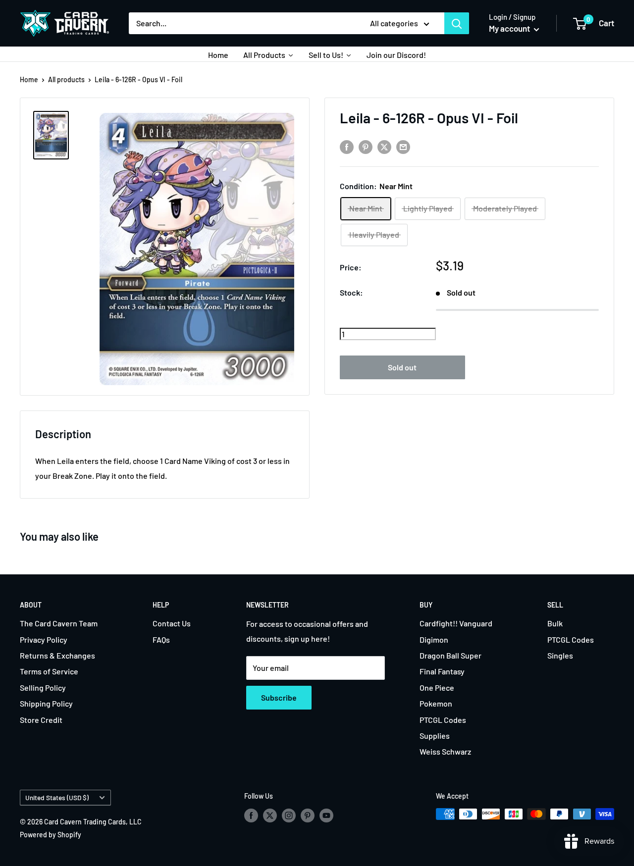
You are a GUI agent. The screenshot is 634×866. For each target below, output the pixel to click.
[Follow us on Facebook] (251, 815)
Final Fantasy (442, 671)
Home (29, 79)
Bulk (555, 623)
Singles (560, 655)
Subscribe (279, 697)
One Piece (437, 687)
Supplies (435, 735)
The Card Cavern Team (59, 623)
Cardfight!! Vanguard (456, 623)
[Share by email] (403, 146)
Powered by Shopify (50, 834)
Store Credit (41, 719)
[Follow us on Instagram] (289, 815)
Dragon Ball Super (450, 655)
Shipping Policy (46, 703)
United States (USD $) (57, 797)
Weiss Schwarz (445, 751)
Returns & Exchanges (57, 655)
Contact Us (172, 623)
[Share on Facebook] (347, 146)
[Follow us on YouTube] (326, 815)
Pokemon (436, 703)
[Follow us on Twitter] (270, 815)
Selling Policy (43, 687)
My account (510, 28)
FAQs (161, 639)
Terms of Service (49, 671)
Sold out (402, 366)
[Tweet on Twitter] (384, 146)
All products (66, 79)
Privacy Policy (43, 639)
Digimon (434, 639)
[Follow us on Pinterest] (308, 815)
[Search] (456, 23)
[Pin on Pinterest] (365, 146)
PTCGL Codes (443, 719)
